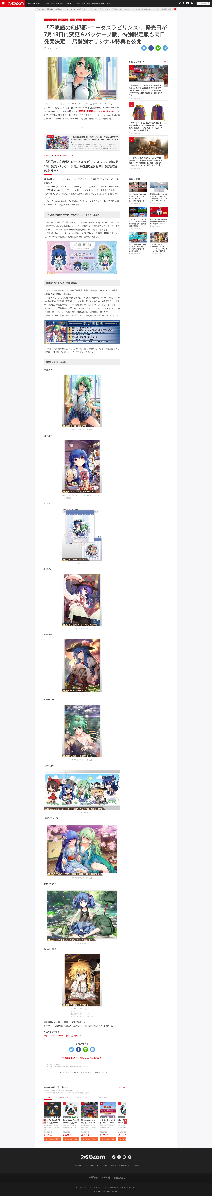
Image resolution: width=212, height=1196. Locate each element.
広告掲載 (136, 1165)
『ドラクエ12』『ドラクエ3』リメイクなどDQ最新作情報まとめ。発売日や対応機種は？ (137, 222)
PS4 (89, 9)
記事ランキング (136, 61)
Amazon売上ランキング (56, 1087)
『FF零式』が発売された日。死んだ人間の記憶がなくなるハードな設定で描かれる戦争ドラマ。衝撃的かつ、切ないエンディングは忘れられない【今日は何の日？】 (145, 161)
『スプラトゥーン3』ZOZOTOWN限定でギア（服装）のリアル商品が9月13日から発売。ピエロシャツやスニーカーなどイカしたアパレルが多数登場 (145, 127)
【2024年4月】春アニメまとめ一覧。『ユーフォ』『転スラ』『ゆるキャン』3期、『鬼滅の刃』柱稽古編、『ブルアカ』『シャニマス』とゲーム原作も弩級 (158, 247)
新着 (29, 3)
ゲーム (48, 1097)
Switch (34, 3)
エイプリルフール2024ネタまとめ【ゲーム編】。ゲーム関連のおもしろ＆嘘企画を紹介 (137, 247)
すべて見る (122, 1087)
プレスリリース (104, 9)
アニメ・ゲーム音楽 (101, 1097)
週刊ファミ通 (105, 3)
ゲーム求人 (69, 3)
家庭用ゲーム (81, 9)
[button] (125, 1121)
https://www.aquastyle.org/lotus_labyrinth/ (62, 1035)
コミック (79, 1097)
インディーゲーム (69, 9)
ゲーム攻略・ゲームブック (63, 1097)
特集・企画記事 (92, 3)
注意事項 (113, 1165)
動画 (83, 3)
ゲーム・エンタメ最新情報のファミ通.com (49, 9)
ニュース (77, 3)
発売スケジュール (57, 3)
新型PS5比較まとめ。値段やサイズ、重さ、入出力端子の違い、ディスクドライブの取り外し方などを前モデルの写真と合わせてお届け (158, 197)
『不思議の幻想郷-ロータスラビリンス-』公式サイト (82, 1057)
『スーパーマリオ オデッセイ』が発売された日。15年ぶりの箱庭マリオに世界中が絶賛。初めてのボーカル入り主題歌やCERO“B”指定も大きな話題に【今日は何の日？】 (145, 90)
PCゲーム (46, 3)
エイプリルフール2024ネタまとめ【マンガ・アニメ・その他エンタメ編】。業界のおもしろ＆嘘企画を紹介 (137, 197)
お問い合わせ (77, 1165)
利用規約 (104, 1165)
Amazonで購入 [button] (53, 1139)
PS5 (39, 3)
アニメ (88, 1097)
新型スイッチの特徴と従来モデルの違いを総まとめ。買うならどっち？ (158, 221)
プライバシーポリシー (91, 1165)
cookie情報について (125, 1165)
